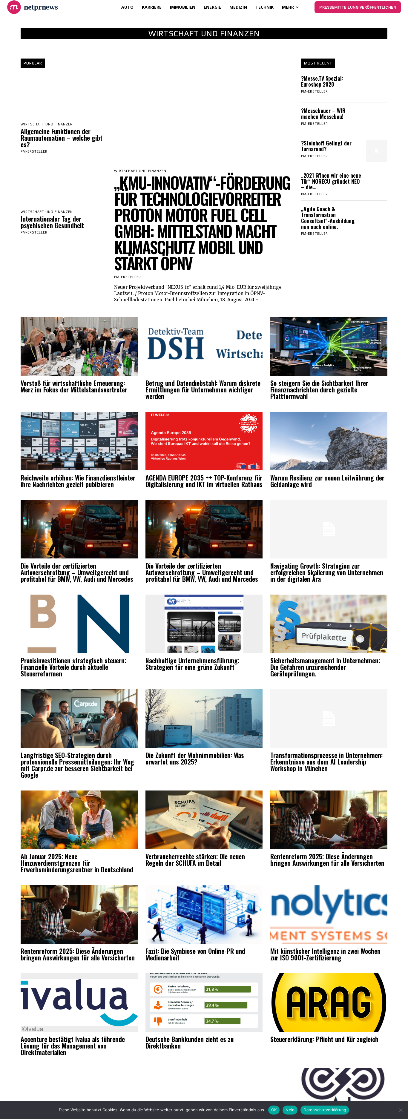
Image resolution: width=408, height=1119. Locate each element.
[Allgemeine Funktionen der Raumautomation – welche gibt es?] (64, 97)
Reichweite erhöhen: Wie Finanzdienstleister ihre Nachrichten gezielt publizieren (78, 481)
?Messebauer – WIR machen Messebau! (323, 113)
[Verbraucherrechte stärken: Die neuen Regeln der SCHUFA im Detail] (204, 819)
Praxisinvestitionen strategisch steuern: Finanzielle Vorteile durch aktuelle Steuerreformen (73, 667)
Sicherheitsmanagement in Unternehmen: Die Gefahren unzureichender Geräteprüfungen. (325, 667)
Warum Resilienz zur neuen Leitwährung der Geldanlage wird (327, 481)
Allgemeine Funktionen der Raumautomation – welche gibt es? (61, 137)
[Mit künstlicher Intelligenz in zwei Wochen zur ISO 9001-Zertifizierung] (328, 914)
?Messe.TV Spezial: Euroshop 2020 (322, 81)
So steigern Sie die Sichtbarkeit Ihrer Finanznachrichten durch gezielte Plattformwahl (319, 389)
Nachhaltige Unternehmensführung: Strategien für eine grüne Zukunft (192, 664)
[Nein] (401, 1110)
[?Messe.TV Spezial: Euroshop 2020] (376, 86)
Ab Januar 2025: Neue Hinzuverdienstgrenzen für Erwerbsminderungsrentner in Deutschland (77, 862)
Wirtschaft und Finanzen (47, 124)
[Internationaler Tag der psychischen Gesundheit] (64, 185)
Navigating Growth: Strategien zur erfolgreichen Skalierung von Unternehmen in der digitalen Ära (326, 572)
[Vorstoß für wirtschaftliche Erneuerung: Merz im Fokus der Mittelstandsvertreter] (79, 346)
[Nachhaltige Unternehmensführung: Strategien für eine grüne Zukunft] (204, 624)
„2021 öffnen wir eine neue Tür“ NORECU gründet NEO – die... (331, 181)
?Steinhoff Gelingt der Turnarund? (326, 146)
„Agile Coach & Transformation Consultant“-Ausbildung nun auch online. (328, 217)
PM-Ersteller (34, 151)
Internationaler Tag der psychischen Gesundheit (52, 222)
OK (274, 1109)
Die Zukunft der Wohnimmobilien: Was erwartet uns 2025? (194, 758)
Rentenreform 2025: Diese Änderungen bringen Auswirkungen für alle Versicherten (327, 859)
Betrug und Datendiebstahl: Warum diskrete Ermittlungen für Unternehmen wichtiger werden (202, 389)
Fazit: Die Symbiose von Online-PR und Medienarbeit (195, 954)
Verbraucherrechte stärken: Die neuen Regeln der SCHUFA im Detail (195, 859)
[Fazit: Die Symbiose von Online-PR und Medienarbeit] (204, 914)
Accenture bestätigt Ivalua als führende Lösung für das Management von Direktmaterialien (73, 1045)
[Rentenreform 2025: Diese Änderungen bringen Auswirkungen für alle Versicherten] (328, 819)
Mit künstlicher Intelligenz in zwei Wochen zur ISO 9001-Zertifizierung (325, 954)
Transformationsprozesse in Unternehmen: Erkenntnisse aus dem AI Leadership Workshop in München (326, 761)
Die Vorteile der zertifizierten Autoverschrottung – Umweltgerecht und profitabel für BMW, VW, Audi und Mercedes (77, 572)
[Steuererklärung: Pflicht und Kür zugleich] (328, 1002)
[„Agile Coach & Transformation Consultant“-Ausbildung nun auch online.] (376, 217)
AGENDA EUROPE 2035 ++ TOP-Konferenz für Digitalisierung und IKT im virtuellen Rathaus (204, 481)
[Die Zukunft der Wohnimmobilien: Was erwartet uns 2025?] (204, 718)
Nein (290, 1109)
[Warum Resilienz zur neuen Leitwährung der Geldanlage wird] (328, 441)
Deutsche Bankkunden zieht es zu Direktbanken (189, 1042)
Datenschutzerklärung (324, 1109)
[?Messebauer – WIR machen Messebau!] (376, 118)
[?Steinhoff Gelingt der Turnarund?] (376, 151)
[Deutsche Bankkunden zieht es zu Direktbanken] (204, 1002)
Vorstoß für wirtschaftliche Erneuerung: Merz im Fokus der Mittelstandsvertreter (74, 386)
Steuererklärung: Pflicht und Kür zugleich (324, 1039)
